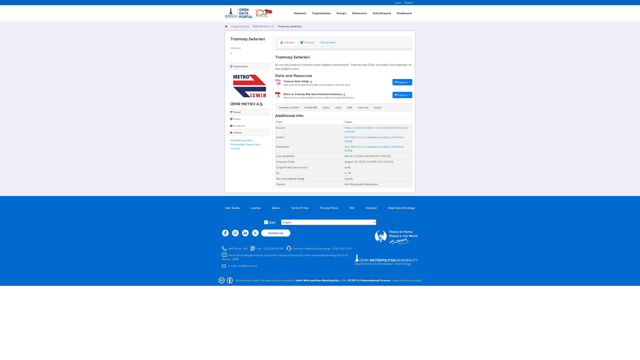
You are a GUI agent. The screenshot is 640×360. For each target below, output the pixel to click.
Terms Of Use (299, 208)
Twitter (236, 118)
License (256, 208)
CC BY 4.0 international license (369, 280)
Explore (402, 82)
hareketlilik (310, 107)
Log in (398, 2)
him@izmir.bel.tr (248, 266)
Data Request (382, 13)
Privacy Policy (329, 208)
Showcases (359, 13)
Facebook (238, 125)
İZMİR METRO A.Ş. (263, 26)
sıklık (349, 107)
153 (245, 248)
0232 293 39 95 (273, 248)
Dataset (289, 42)
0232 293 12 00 (342, 248)
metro (326, 107)
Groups (341, 13)
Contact (371, 208)
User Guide (232, 208)
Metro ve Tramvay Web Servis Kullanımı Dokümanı (313, 94)
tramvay (363, 107)
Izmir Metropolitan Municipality (317, 280)
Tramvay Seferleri (290, 26)
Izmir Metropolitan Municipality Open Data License (245, 144)
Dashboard (404, 13)
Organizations (321, 13)
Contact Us (275, 233)
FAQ (351, 208)
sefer (338, 107)
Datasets (300, 13)
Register (408, 2)
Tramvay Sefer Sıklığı (296, 81)
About (276, 208)
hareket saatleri (289, 107)
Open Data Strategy (401, 208)
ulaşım (378, 107)
